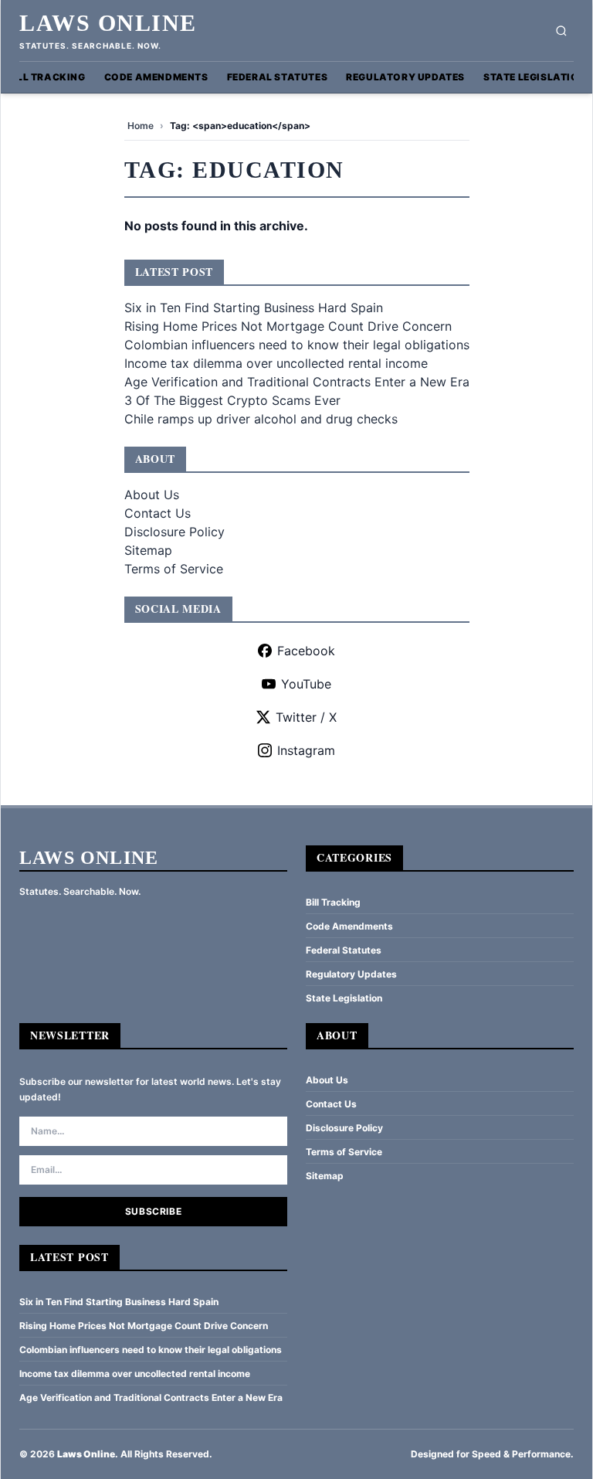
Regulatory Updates (405, 77)
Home (140, 125)
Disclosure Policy (174, 531)
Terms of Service (173, 568)
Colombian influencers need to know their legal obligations (296, 344)
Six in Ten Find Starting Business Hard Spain (253, 307)
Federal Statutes (277, 77)
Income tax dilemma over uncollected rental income (276, 363)
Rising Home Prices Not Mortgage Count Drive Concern (288, 326)
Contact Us (157, 513)
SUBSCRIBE (153, 1211)
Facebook (306, 650)
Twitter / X (306, 717)
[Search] (561, 31)
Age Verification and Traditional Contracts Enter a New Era (296, 381)
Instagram (306, 750)
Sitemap (148, 550)
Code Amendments (156, 77)
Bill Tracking (46, 77)
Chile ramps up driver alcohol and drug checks (261, 419)
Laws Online (108, 23)
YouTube (306, 684)
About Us (151, 494)
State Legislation (534, 77)
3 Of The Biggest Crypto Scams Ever (232, 400)
